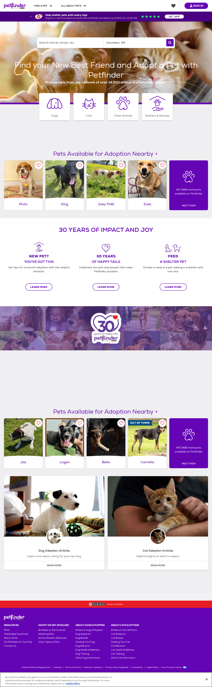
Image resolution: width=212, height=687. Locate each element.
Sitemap (58, 667)
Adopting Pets (46, 634)
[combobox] (134, 43)
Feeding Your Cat (120, 641)
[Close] (206, 679)
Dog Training (82, 653)
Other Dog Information (87, 657)
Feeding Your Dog (85, 641)
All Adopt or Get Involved (51, 630)
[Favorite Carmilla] (162, 423)
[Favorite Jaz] (38, 423)
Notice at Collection (93, 667)
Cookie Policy (152, 667)
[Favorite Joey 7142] (121, 165)
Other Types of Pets (49, 641)
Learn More (38, 286)
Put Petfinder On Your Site (18, 641)
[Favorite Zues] (162, 165)
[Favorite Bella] (121, 423)
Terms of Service (73, 667)
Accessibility (137, 667)
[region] (106, 679)
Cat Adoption (118, 634)
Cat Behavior (118, 645)
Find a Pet (40, 5)
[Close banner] (30, 16)
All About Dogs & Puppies (89, 630)
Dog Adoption (83, 634)
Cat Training (117, 653)
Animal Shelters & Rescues (52, 638)
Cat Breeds (117, 638)
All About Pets (71, 5)
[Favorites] (173, 6)
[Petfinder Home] (15, 6)
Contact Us (10, 645)
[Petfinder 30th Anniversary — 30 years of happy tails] (106, 328)
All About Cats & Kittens (124, 630)
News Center (11, 638)
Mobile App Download (16, 634)
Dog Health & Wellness (87, 649)
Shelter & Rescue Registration (36, 667)
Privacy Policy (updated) (117, 667)
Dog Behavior (82, 645)
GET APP (174, 16)
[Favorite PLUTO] (38, 165)
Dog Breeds (81, 638)
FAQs (7, 630)
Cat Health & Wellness (123, 649)
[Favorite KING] (80, 165)
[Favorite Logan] (80, 423)
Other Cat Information (123, 657)
